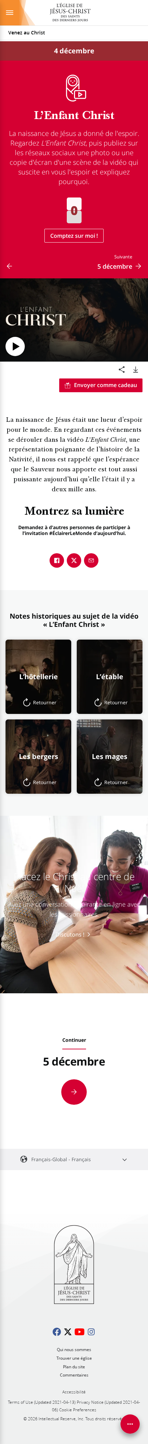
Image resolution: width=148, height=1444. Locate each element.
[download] (135, 369)
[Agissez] (130, 1424)
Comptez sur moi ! (74, 235)
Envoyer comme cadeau (105, 385)
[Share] (122, 369)
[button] (38, 677)
